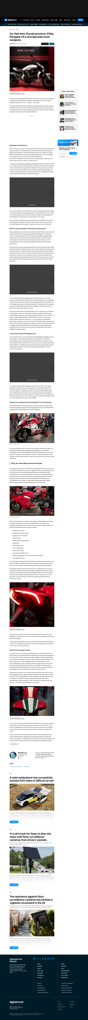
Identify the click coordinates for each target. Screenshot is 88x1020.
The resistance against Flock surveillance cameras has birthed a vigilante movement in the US (70, 113)
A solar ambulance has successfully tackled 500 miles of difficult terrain (70, 96)
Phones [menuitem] (32, 20)
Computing (39, 966)
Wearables (63, 966)
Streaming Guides (65, 970)
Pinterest (48, 958)
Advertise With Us (41, 987)
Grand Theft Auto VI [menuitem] (11, 24)
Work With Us (60, 1004)
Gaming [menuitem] (38, 20)
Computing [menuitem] (26, 20)
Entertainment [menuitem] (45, 20)
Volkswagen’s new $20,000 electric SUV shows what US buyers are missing (70, 120)
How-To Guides (64, 975)
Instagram (37, 958)
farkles (39, 568)
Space (62, 968)
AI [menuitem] (20, 20)
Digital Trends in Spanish (66, 990)
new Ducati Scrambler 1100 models (33, 234)
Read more (14, 822)
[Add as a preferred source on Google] (45, 44)
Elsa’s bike (13, 145)
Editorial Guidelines (41, 990)
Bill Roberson (13, 43)
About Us (39, 983)
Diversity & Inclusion (61, 1006)
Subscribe (73, 153)
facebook (18, 757)
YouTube (42, 958)
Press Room (72, 1004)
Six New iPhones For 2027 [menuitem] (23, 24)
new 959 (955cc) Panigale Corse (43, 337)
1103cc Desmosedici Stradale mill (38, 476)
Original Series (64, 977)
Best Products (64, 973)
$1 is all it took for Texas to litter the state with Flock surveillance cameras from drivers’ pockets (70, 105)
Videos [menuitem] (74, 20)
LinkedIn (51, 958)
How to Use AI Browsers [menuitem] (54, 24)
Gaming (39, 968)
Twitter (40, 958)
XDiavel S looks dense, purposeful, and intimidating (25, 164)
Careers (59, 1001)
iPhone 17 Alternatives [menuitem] (65, 24)
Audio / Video (40, 970)
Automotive (39, 977)
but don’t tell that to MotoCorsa (42, 565)
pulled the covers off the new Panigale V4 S (27, 407)
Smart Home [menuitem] (67, 20)
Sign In (80, 20)
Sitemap (71, 1006)
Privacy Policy (62, 156)
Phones (38, 964)
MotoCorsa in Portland (33, 106)
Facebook (34, 958)
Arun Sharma (34, 108)
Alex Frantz (32, 653)
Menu (2, 20)
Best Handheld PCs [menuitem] (43, 24)
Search (85, 20)
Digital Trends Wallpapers (66, 987)
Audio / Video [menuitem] (54, 20)
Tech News (26, 766)
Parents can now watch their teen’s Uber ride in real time (70, 128)
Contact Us (39, 985)
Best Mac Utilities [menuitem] (34, 24)
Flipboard (53, 958)
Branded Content (64, 985)
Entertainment (40, 975)
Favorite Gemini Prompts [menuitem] (77, 24)
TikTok (45, 958)
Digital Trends (9, 22)
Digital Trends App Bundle (66, 992)
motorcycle (23, 98)
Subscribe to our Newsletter (67, 983)
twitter (20, 757)
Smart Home (40, 973)
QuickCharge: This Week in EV (16, 766)
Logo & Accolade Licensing (42, 992)
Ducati (30, 110)
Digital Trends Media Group (17, 1014)
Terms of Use (60, 1009)
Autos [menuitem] (60, 20)
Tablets (62, 964)
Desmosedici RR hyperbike (31, 450)
